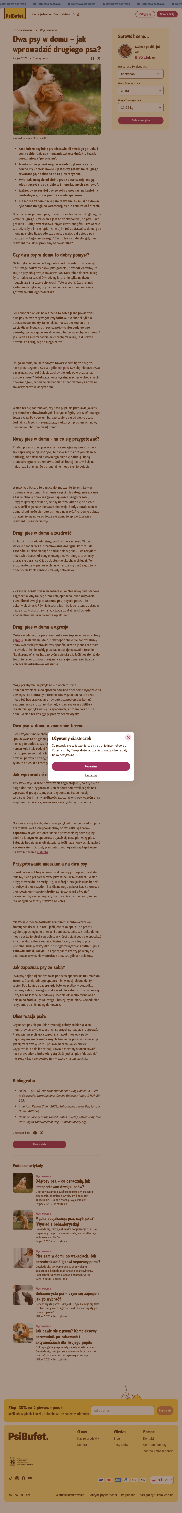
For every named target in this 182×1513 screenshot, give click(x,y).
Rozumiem (91, 766)
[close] (128, 737)
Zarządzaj (91, 775)
